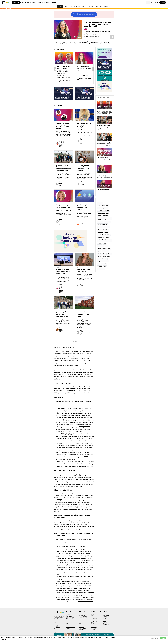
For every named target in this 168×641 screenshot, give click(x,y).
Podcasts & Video (80, 6)
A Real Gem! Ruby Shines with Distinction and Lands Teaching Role (84, 125)
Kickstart (106, 232)
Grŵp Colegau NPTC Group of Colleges (61, 287)
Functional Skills (101, 227)
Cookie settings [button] (154, 638)
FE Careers (71, 587)
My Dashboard (93, 624)
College (99, 215)
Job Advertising (82, 627)
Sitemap (55, 632)
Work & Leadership (83, 42)
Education (58, 42)
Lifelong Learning (101, 237)
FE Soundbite (76, 592)
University (100, 266)
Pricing (80, 623)
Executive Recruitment (70, 627)
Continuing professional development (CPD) (102, 219)
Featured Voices (82, 615)
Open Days (105, 618)
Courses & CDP (106, 616)
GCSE (99, 229)
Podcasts (92, 614)
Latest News (59, 6)
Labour (99, 234)
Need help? (93, 629)
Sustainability (100, 261)
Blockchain (107, 210)
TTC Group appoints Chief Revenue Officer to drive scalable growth (84, 269)
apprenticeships (85, 564)
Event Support (81, 629)
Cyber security (107, 222)
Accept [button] (163, 638)
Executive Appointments (71, 626)
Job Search (68, 628)
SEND (104, 253)
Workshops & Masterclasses (106, 624)
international (100, 232)
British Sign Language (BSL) (103, 213)
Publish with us (57, 628)
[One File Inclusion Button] (70, 240)
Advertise (88, 6)
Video (92, 615)
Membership (93, 628)
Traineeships (104, 263)
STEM (108, 256)
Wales (104, 266)
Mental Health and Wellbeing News (103, 240)
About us (56, 625)
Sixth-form (109, 253)
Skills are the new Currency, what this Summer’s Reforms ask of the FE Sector (96, 25)
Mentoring (100, 243)
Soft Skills (99, 256)
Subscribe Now (107, 6)
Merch (101, 6)
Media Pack (81, 624)
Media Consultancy (82, 628)
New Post (92, 623)
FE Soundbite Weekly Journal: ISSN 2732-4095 (83, 617)
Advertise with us (57, 629)
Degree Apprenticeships (103, 224)
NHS (106, 246)
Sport (104, 256)
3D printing (100, 202)
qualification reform (71, 466)
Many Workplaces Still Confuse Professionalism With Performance (64, 68)
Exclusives (66, 6)
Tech (99, 263)
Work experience (101, 269)
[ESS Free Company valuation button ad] (104, 75)
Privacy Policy (57, 631)
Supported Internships (102, 258)
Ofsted (72, 429)
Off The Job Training (102, 248)
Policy (109, 248)
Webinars (105, 622)
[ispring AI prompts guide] (64, 93)
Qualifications (105, 251)
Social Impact (106, 42)
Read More (4, 639)
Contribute (72, 6)
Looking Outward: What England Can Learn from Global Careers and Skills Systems (39, 2)
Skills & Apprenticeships (95, 42)
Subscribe (162, 2)
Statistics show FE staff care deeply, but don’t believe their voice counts (63, 205)
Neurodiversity (101, 246)
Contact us (56, 626)
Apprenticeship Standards (103, 205)
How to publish (94, 621)
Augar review (100, 210)
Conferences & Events (107, 615)
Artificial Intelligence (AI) (102, 208)
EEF (81, 222)
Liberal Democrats (106, 234)
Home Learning (105, 229)
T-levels (106, 261)
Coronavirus (100, 222)
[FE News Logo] (6, 2)
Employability (72, 42)
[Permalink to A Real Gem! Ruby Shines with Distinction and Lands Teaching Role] (84, 115)
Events (96, 6)
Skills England (80, 436)
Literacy (108, 237)
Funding (107, 227)
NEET (65, 374)
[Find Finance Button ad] (104, 53)
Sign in (156, 2)
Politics (99, 251)
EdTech (64, 42)
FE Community (57, 627)
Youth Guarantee (90, 372)
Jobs (92, 6)
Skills (57, 410)
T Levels (92, 420)
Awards (104, 614)
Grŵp (60, 181)
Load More (74, 341)
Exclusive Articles (82, 614)
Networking (105, 617)
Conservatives (105, 215)
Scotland (99, 253)
